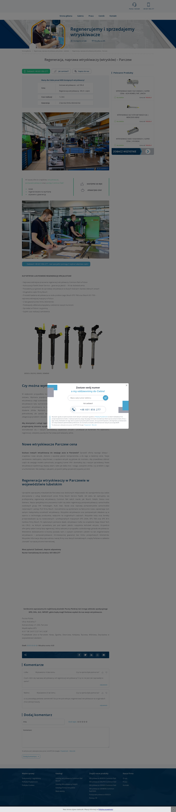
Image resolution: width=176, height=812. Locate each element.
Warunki (94, 425)
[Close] (126, 385)
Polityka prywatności (105, 809)
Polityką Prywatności (101, 417)
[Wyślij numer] (105, 398)
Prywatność (87, 425)
